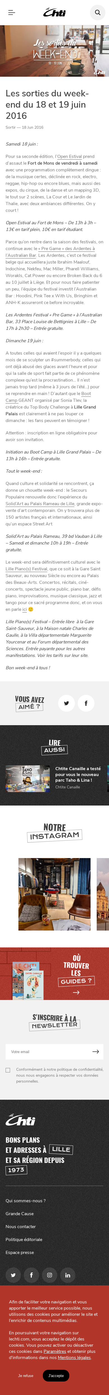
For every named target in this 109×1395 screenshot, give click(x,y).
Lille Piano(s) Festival (26, 569)
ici (24, 609)
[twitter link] (13, 1275)
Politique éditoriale (24, 1240)
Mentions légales (74, 1358)
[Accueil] (54, 12)
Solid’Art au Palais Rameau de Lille (40, 504)
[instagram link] (49, 1275)
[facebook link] (31, 1275)
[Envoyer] (96, 1052)
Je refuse (25, 1376)
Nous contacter (21, 1227)
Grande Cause (20, 1214)
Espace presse (20, 1252)
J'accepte (56, 1376)
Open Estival (69, 156)
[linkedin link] (67, 1275)
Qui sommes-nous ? (26, 1201)
